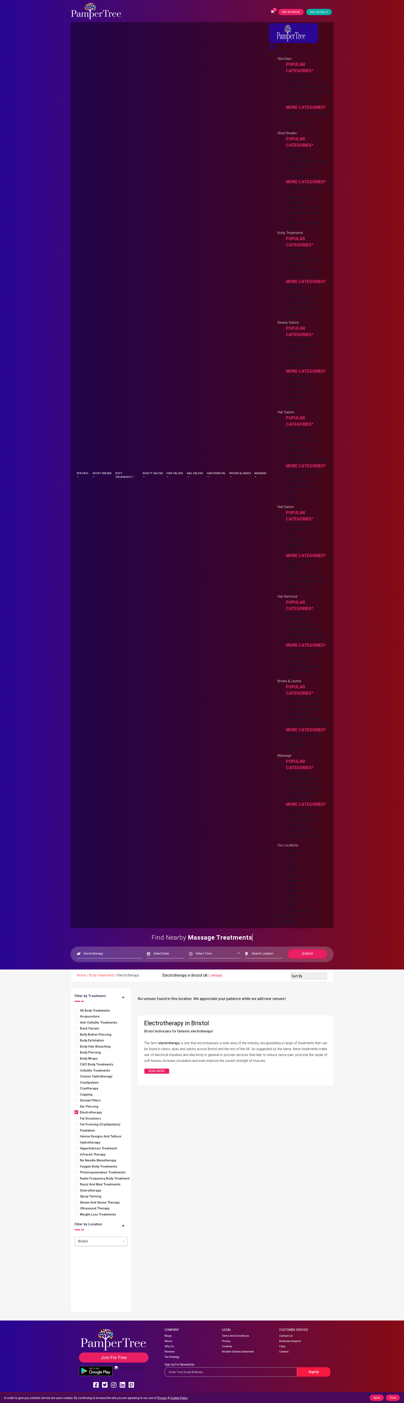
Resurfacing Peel (298, 360)
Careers (283, 1351)
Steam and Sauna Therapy (100, 1202)
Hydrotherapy (90, 1142)
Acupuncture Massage (302, 835)
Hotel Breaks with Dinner (304, 176)
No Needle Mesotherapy (98, 1160)
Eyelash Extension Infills (303, 719)
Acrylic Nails (295, 530)
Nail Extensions (297, 586)
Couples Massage (299, 783)
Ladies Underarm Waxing (304, 639)
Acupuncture (295, 287)
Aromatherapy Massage (304, 788)
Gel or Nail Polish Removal (305, 581)
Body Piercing (296, 266)
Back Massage (297, 825)
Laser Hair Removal (300, 671)
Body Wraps (295, 256)
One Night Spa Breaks (302, 208)
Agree (376, 1397)
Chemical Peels (297, 392)
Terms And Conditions (235, 1335)
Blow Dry (292, 497)
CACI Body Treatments (303, 271)
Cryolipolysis (295, 312)
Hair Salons (174, 473)
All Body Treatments (95, 1010)
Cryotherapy (89, 1088)
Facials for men (297, 377)
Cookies (227, 1346)
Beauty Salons (153, 473)
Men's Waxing (296, 661)
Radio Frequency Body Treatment (105, 1178)
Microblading (295, 745)
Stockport (293, 901)
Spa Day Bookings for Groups (308, 91)
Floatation (87, 1130)
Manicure (292, 550)
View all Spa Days (299, 123)
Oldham (291, 886)
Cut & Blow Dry (297, 430)
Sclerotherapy (90, 1190)
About (168, 1341)
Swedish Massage (299, 820)
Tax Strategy (172, 1356)
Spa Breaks (294, 203)
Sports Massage (298, 773)
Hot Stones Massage (301, 815)
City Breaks (294, 151)
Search (307, 953)
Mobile (291, 535)
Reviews (170, 1351)
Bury (289, 860)
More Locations (297, 911)
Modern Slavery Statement (238, 1351)
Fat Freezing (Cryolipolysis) (100, 1124)
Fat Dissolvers (90, 1118)
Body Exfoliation (298, 251)
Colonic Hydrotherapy (302, 276)
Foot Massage (297, 810)
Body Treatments (123, 475)
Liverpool (293, 876)
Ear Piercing (89, 1106)
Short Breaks (102, 473)
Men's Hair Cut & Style (302, 471)
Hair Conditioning (298, 450)
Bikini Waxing (295, 614)
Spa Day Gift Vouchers (302, 96)
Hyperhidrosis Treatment (98, 1148)
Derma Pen (294, 397)
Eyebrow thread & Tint (302, 704)
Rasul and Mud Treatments (100, 1184)
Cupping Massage (299, 799)
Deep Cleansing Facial (302, 345)
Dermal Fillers (90, 1100)
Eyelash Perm (296, 740)
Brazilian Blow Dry (299, 435)
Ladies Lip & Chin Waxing (304, 634)
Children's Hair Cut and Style (306, 460)
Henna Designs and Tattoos (100, 1136)
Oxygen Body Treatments (98, 1166)
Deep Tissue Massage (302, 778)
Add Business (287, 921)
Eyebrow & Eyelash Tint (303, 699)
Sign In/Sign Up (289, 916)
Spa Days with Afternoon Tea (307, 86)
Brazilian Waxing (298, 619)
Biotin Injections (297, 382)
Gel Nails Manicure (299, 525)
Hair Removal (216, 473)
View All (291, 128)
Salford (291, 896)
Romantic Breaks (298, 166)
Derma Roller (295, 402)
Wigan (290, 906)
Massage (260, 473)
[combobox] (101, 1241)
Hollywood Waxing (299, 624)
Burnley (291, 865)
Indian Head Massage (302, 793)
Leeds (290, 870)
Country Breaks (297, 156)
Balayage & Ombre (300, 455)
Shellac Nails (295, 540)
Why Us (169, 1346)
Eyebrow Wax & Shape (303, 709)
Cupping (86, 1094)
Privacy (226, 1341)
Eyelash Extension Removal (306, 724)
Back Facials (295, 292)
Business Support (290, 1341)
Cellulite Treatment (299, 387)
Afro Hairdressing (298, 487)
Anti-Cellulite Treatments (303, 261)
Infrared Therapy (92, 1154)
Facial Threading (298, 656)
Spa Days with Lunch (301, 102)
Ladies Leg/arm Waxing (303, 651)
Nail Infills (293, 566)
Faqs (282, 1346)
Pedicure (292, 571)
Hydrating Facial (298, 350)
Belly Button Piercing (301, 302)
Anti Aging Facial (298, 340)
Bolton (291, 855)
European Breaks (298, 197)
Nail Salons (195, 473)
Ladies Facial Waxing (301, 629)
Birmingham (294, 850)
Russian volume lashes (302, 735)
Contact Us (286, 1335)
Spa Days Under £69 (301, 76)
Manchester (294, 881)
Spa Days (82, 473)
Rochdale (293, 891)
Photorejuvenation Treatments (102, 1172)
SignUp (314, 1372)
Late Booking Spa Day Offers (307, 161)
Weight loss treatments (98, 1214)
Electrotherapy (91, 1112)
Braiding (292, 492)
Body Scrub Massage (302, 830)
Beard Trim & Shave (300, 482)
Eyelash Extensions (300, 714)
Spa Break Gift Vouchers (304, 223)
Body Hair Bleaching (300, 297)
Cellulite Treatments (300, 307)
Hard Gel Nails (296, 545)
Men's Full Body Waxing (303, 666)
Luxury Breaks (296, 171)
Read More (157, 1071)
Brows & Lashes (240, 473)
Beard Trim (294, 477)
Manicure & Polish (299, 561)
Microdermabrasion (300, 355)
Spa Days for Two (299, 81)
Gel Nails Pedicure (299, 576)
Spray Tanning (90, 1196)
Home (282, 54)
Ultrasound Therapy (94, 1208)
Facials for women (300, 365)
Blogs (168, 1335)
